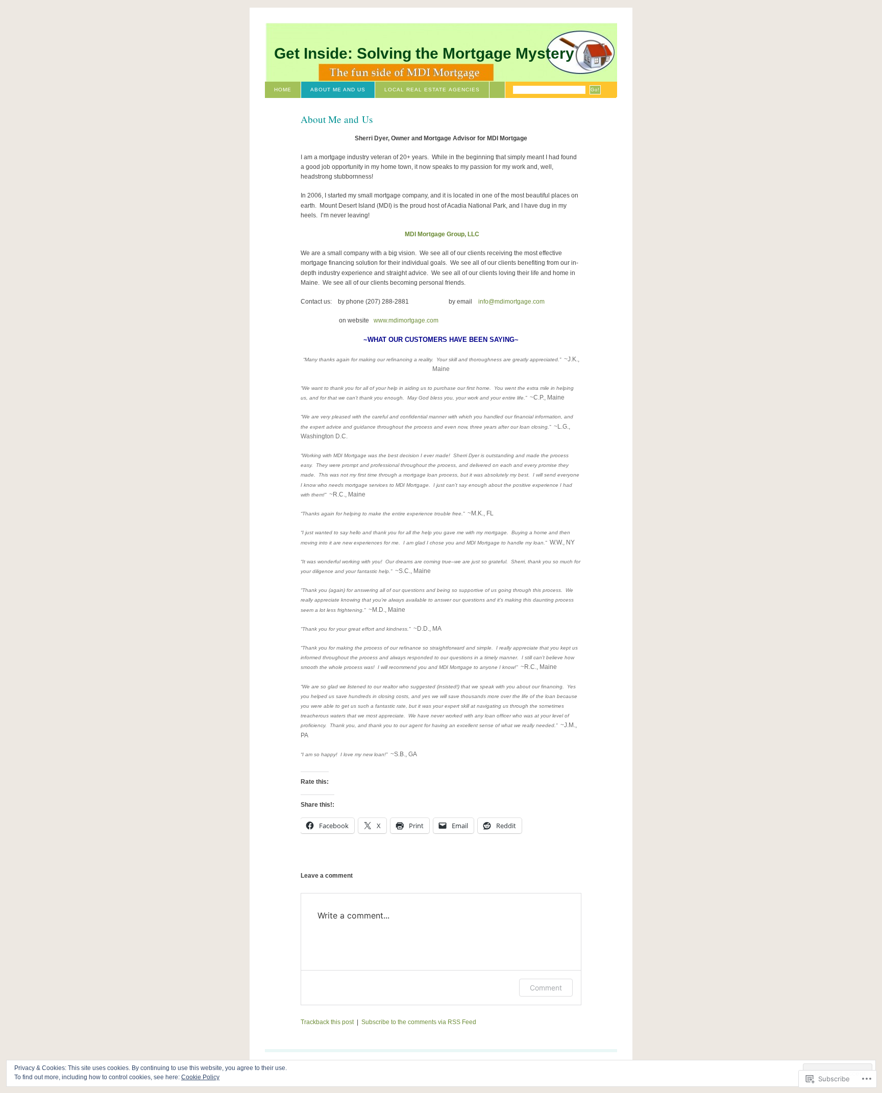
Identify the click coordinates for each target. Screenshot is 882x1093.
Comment (546, 987)
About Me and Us (337, 89)
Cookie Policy (200, 1077)
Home (282, 89)
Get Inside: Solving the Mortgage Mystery (424, 53)
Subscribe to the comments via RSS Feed (418, 1022)
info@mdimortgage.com (511, 301)
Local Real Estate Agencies (432, 89)
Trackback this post (327, 1022)
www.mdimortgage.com (406, 320)
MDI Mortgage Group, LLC (442, 234)
